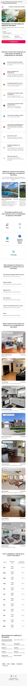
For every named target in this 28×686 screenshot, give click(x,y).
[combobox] (13, 33)
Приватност (11, 679)
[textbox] (7, 37)
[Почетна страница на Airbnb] (3, 7)
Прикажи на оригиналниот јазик (10, 3)
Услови (16, 679)
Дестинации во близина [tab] (7, 639)
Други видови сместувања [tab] (20, 639)
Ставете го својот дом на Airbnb (17, 6)
